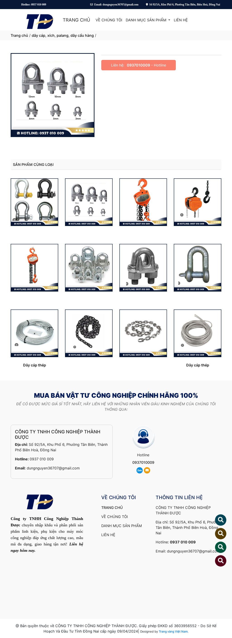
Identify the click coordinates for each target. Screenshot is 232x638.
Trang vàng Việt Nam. (173, 631)
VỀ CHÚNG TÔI (109, 20)
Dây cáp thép (34, 365)
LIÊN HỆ (181, 20)
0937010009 (138, 65)
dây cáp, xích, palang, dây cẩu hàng (63, 35)
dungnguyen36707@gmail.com (53, 468)
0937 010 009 (42, 459)
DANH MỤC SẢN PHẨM (146, 20)
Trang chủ (19, 35)
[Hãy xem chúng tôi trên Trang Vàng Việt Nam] (218, 561)
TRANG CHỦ (76, 20)
